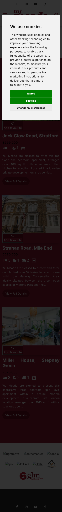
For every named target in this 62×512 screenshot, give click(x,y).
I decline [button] (31, 100)
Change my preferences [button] (31, 107)
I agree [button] (31, 93)
